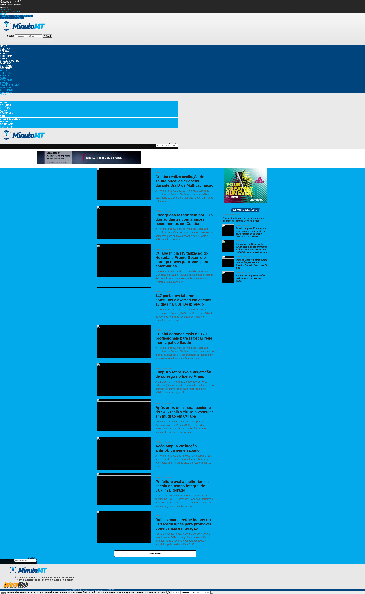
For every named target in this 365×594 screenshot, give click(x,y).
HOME (3, 46)
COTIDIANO (6, 65)
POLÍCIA (4, 51)
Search (10, 36)
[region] (89, 157)
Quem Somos (5, 2)
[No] (212, 593)
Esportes (6, 68)
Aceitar (176, 592)
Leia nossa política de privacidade (195, 592)
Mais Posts (155, 553)
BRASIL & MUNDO (10, 60)
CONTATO (4, 7)
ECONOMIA (6, 56)
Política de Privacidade (10, 5)
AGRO (3, 53)
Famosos (5, 63)
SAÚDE (4, 58)
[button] (89, 94)
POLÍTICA (5, 48)
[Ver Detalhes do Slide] (89, 163)
